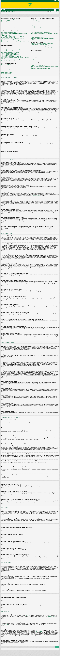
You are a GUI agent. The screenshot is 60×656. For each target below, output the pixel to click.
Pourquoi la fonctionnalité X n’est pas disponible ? (39, 65)
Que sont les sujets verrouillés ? (6, 72)
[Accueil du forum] (30, 5)
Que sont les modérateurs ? (35, 20)
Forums (5, 9)
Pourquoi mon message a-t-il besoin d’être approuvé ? (10, 59)
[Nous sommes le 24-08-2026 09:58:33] (58, 13)
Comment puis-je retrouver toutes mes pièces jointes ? (40, 60)
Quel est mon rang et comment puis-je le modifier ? (10, 40)
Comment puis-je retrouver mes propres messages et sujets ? (41, 47)
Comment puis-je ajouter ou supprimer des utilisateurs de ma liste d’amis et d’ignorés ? (43, 39)
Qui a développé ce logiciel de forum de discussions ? (40, 64)
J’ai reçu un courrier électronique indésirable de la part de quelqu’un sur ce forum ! (44, 33)
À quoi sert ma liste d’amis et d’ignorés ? (37, 37)
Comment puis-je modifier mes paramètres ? (8, 32)
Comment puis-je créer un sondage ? (7, 50)
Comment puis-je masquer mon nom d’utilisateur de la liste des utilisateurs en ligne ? (14, 34)
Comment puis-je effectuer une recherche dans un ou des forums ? (42, 43)
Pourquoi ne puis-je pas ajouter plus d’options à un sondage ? (11, 51)
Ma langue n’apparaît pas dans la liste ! (8, 37)
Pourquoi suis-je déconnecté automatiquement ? (9, 27)
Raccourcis (1, 10)
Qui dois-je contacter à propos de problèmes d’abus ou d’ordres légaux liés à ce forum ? (44, 67)
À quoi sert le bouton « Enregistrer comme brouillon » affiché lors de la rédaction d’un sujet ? (15, 58)
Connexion (9, 11)
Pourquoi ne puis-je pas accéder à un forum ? (9, 53)
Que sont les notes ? (4, 71)
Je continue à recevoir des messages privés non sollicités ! (41, 32)
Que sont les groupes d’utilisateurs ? (37, 21)
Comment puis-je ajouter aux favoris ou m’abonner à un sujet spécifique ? (43, 52)
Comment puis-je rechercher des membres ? (38, 46)
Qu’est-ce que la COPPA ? (5, 20)
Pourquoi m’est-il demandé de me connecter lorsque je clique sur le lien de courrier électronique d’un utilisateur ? (15, 42)
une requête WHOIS (39, 631)
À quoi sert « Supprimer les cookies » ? (8, 28)
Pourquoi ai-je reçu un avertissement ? (7, 55)
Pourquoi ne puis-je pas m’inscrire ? (7, 21)
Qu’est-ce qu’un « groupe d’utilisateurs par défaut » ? (40, 26)
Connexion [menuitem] (57, 10)
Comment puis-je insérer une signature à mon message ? (11, 49)
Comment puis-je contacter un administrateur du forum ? (40, 68)
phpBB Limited (28, 615)
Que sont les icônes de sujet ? (6, 73)
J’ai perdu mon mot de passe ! (6, 26)
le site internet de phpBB (36, 195)
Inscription (14, 11)
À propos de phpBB (51, 616)
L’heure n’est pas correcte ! (5, 35)
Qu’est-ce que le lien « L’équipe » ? (36, 27)
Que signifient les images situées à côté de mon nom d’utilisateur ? (12, 38)
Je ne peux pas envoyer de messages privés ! (38, 31)
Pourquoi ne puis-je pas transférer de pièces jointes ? (10, 54)
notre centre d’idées (4, 624)
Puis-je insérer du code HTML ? (6, 65)
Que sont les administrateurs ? (36, 19)
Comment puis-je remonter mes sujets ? (8, 60)
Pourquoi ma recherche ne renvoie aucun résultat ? (39, 44)
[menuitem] (55, 10)
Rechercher (4, 11)
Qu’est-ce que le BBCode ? (6, 64)
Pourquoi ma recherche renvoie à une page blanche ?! (40, 45)
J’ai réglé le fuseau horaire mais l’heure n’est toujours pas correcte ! (12, 36)
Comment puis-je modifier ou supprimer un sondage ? (10, 52)
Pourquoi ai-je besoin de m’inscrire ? (7, 19)
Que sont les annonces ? (5, 70)
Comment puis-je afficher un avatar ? (7, 39)
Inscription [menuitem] (58, 10)
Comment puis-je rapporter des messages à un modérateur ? (11, 56)
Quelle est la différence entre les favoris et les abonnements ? (41, 51)
